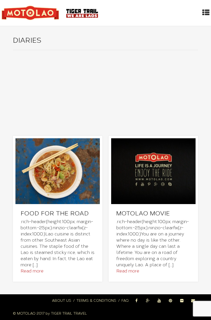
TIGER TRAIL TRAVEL (69, 313)
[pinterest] (170, 300)
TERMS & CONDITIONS (96, 300)
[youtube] (159, 300)
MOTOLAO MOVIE (143, 213)
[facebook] (136, 300)
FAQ (125, 300)
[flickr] (182, 300)
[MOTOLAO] (50, 13)
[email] (193, 300)
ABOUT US (61, 300)
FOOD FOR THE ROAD (55, 213)
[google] (148, 300)
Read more (32, 270)
